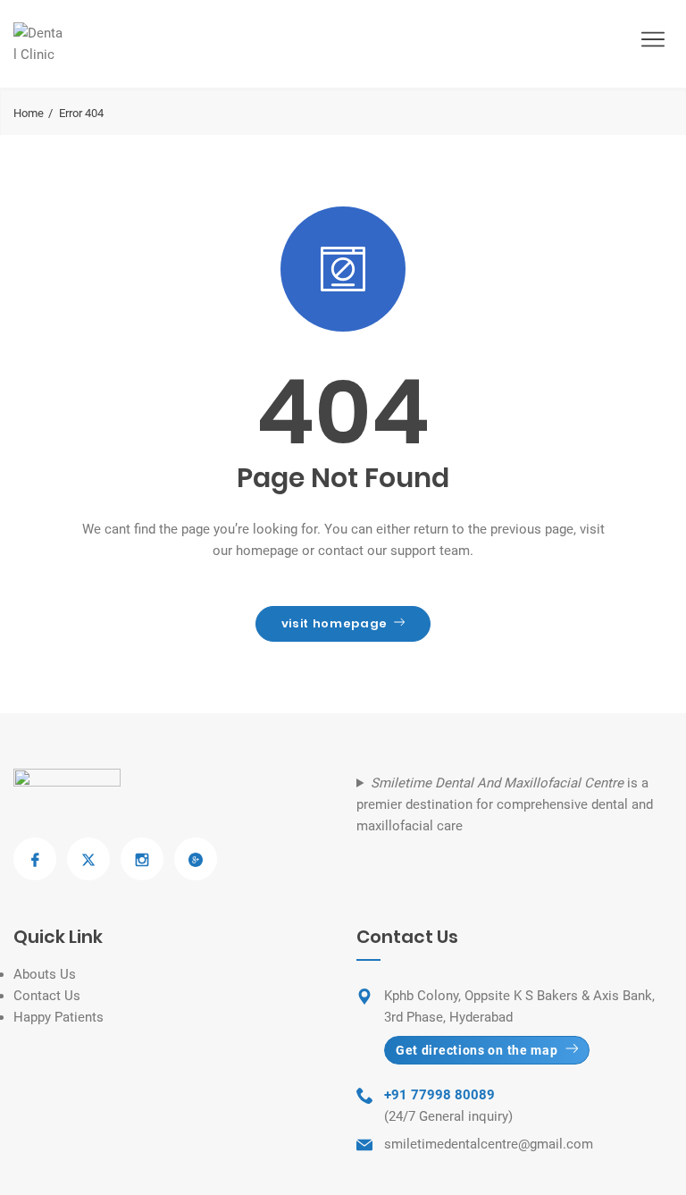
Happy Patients (58, 1017)
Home (28, 113)
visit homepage (334, 623)
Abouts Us (44, 974)
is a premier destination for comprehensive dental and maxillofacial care (504, 804)
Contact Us (46, 996)
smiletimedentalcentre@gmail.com (488, 1144)
